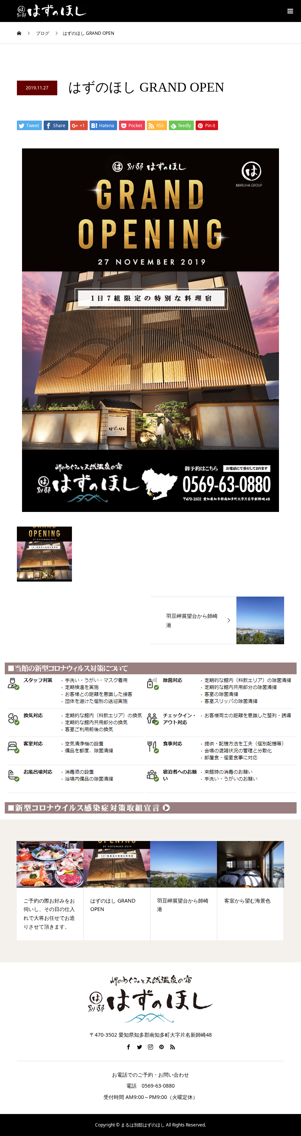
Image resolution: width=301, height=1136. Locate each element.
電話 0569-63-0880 (150, 1085)
